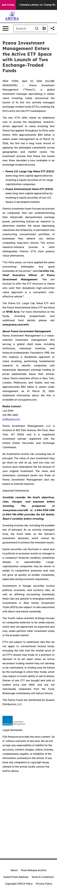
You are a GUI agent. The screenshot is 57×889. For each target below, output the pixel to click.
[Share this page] (52, 28)
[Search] (36, 28)
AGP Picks (8, 5)
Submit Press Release (15, 876)
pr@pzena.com (11, 419)
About (14, 870)
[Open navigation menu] (5, 28)
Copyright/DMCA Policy (19, 883)
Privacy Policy (44, 883)
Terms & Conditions (42, 876)
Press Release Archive (34, 870)
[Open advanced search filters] (44, 28)
